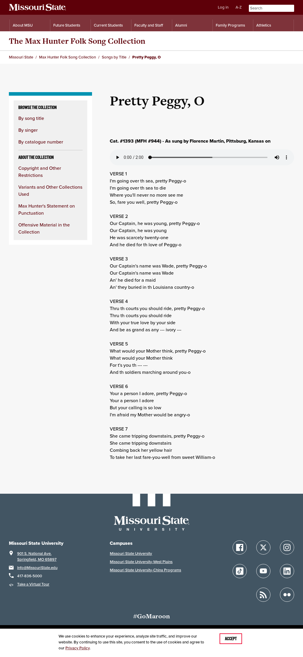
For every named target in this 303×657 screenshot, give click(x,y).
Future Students (66, 25)
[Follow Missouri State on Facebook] (240, 547)
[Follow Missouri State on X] (263, 547)
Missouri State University (131, 553)
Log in (223, 7)
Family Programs (230, 25)
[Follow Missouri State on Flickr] (287, 595)
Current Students (108, 25)
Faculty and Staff (148, 25)
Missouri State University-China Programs (145, 570)
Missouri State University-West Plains (141, 562)
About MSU (23, 25)
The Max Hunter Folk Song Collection (77, 40)
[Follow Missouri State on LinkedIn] (287, 571)
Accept (231, 638)
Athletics (263, 25)
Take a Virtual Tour (33, 584)
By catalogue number (40, 141)
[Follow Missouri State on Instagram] (287, 547)
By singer (28, 130)
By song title (31, 118)
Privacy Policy (77, 648)
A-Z (239, 7)
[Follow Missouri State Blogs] (263, 595)
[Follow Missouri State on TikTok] (240, 571)
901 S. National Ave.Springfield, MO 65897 (37, 556)
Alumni (181, 25)
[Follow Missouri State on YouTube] (263, 571)
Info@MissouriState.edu (37, 567)
